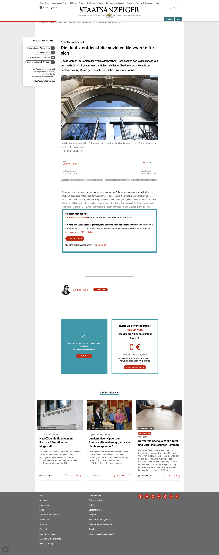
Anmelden (175, 8)
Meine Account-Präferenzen (44, 81)
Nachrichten (61, 22)
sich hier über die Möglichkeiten (79, 232)
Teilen (148, 162)
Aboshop (139, 3)
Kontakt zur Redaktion (49, 514)
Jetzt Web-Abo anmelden (76, 217)
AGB (41, 495)
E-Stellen (73, 3)
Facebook (140, 496)
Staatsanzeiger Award (59, 3)
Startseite (52, 22)
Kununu (177, 496)
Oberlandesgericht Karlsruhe (39, 57)
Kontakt (157, 3)
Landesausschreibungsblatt (101, 534)
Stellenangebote (96, 510)
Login (41, 510)
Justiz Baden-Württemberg (39, 48)
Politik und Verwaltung (76, 22)
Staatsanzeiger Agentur (95, 3)
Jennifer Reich (70, 163)
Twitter (146, 496)
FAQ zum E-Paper (47, 534)
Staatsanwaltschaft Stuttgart (38, 62)
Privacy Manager (46, 543)
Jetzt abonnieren (135, 367)
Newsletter (148, 3)
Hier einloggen (100, 245)
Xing (164, 496)
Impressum (44, 505)
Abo (178, 19)
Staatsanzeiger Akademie (115, 3)
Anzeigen (130, 3)
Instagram (152, 496)
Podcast (43, 529)
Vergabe (82, 3)
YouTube (158, 496)
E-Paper (169, 19)
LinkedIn (170, 496)
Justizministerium (43, 53)
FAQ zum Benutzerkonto (50, 539)
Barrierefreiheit (95, 500)
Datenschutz (45, 500)
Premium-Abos (134, 330)
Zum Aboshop (75, 239)
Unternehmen (44, 3)
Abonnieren (84, 356)
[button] (5, 549)
